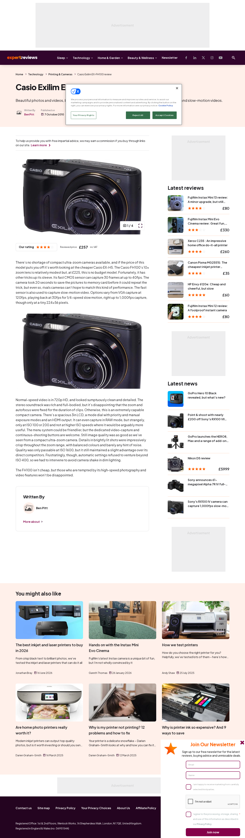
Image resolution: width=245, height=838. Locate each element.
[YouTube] (220, 57)
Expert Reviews (19, 58)
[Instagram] (212, 57)
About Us (123, 808)
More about (31, 521)
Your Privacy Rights (83, 115)
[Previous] (22, 196)
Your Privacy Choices (96, 808)
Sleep (61, 58)
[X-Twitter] (203, 57)
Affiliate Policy (146, 808)
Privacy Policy (66, 808)
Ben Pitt (29, 114)
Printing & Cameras (60, 74)
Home (19, 74)
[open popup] (140, 225)
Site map (43, 808)
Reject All (138, 115)
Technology (81, 58)
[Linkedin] (194, 57)
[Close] (177, 88)
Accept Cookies (165, 115)
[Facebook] (186, 57)
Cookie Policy (165, 105)
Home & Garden (109, 58)
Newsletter (170, 57)
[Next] (142, 196)
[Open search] (233, 57)
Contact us (24, 808)
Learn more (39, 145)
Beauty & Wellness (141, 58)
